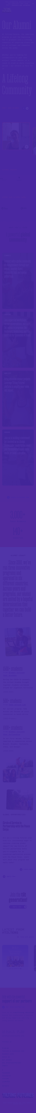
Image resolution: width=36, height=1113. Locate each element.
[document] (18, 556)
